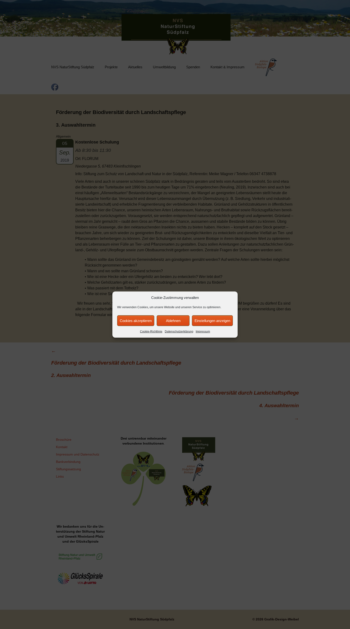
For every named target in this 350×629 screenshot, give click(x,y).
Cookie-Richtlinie (151, 331)
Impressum (203, 331)
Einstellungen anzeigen (212, 320)
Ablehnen (173, 320)
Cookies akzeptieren (136, 320)
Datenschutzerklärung (179, 331)
